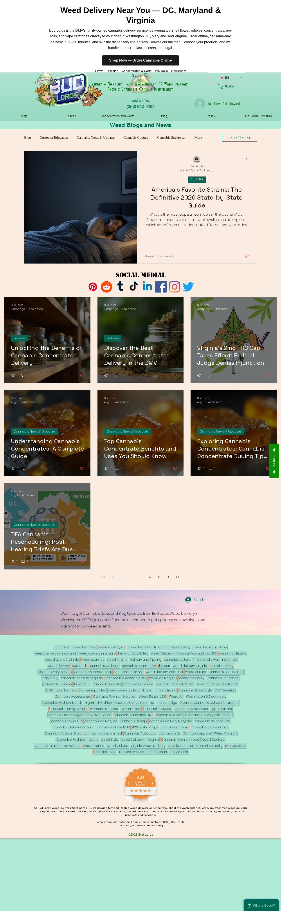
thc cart (164, 666)
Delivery (20, 338)
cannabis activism (174, 727)
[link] (231, 86)
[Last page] (177, 577)
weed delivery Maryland (164, 672)
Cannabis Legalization (226, 672)
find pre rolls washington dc (215, 659)
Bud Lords (80, 666)
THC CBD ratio (235, 746)
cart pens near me (128, 672)
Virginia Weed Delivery (148, 746)
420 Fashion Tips (145, 727)
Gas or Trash (131, 709)
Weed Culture (117, 746)
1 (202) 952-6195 (172, 822)
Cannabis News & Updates (96, 137)
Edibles (113, 71)
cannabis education (144, 647)
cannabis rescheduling (92, 672)
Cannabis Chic (104, 752)
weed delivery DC (163, 678)
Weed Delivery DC (153, 696)
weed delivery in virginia (97, 653)
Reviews (274, 460)
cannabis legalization (210, 647)
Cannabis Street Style (195, 690)
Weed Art (176, 696)
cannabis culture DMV (112, 727)
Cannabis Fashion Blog (63, 733)
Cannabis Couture (135, 137)
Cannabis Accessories (73, 696)
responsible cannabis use (126, 678)
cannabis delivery (176, 647)
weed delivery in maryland (55, 653)
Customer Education (54, 137)
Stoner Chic (179, 752)
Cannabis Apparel (197, 733)
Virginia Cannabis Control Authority (195, 746)
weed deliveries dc (138, 684)
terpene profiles (93, 690)
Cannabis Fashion (57, 684)
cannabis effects (169, 715)
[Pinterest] (93, 287)
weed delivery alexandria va (130, 690)
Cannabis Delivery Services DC (209, 715)
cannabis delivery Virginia (73, 727)
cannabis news (84, 647)
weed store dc (92, 659)
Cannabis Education (223, 678)
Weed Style (109, 739)
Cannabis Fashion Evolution (114, 696)
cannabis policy (191, 678)
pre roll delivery (221, 666)
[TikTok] (133, 287)
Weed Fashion (225, 733)
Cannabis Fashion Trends (62, 702)
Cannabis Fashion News (180, 739)
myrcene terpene (104, 709)
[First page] (104, 577)
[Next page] (168, 577)
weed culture (195, 672)
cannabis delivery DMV (212, 721)
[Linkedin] (147, 287)
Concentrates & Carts (136, 71)
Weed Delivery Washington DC (71, 808)
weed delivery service (55, 672)
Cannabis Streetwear (171, 137)
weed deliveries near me (134, 702)
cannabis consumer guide (82, 678)
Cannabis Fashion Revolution (58, 746)
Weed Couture (213, 739)
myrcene (231, 702)
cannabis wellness (104, 666)
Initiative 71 (82, 684)
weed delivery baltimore (175, 684)
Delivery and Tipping (145, 659)
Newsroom (178, 71)
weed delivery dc (111, 647)
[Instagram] (174, 287)
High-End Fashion (98, 702)
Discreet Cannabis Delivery (201, 702)
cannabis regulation (95, 715)
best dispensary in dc (62, 659)
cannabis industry (107, 684)
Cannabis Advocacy (140, 733)
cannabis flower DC (66, 721)
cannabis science (62, 715)
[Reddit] (106, 287)
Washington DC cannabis (206, 696)
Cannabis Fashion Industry (77, 739)
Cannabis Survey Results (68, 709)
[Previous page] (113, 577)
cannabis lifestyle (233, 653)
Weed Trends (93, 746)
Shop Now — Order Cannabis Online (140, 60)
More (198, 137)
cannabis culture (177, 659)
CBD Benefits (224, 690)
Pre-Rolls (161, 71)
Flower (99, 71)
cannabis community (139, 666)
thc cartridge (167, 702)
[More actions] (248, 160)
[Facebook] (161, 287)
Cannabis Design (133, 721)
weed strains (117, 659)
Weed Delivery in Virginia (140, 739)
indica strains (165, 690)
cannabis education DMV (133, 715)
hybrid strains (221, 709)
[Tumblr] (120, 287)
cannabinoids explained (102, 733)
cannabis (61, 647)
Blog (27, 137)
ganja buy (50, 678)
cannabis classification (210, 727)
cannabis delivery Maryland (170, 721)
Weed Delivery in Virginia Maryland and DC (184, 653)
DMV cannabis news (62, 690)
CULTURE (197, 179)
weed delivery (59, 666)
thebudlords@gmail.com (122, 822)
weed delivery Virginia (190, 666)
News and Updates (133, 653)
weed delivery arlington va (217, 684)
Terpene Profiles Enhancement (143, 752)
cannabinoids (169, 733)
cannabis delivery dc (100, 721)
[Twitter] (188, 287)
